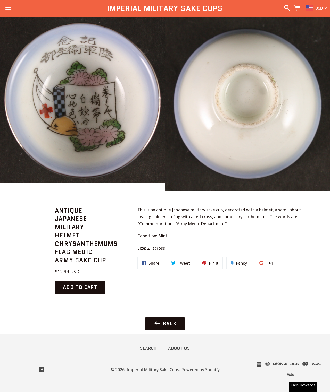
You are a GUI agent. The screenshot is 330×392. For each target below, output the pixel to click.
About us (179, 348)
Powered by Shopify (200, 369)
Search (148, 348)
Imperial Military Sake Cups (165, 8)
